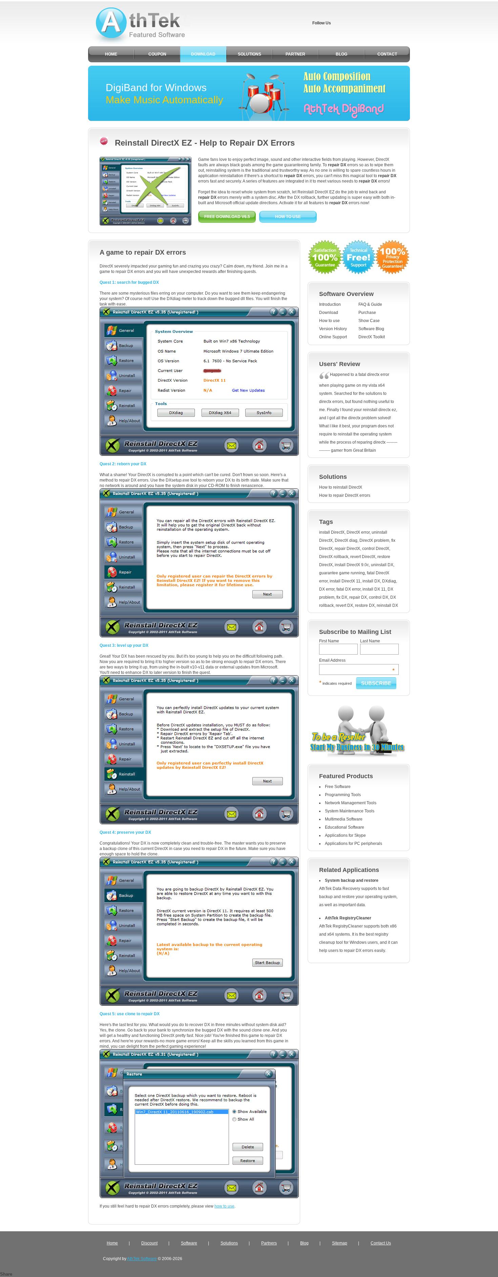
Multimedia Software (343, 819)
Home (112, 1243)
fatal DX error (348, 589)
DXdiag (389, 581)
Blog (304, 1243)
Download (328, 312)
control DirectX (375, 548)
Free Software (338, 786)
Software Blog (371, 328)
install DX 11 (374, 589)
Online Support (333, 337)
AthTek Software (142, 1258)
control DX (378, 597)
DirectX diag (346, 540)
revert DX (344, 605)
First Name (329, 641)
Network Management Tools (350, 803)
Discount (149, 1243)
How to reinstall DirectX (340, 487)
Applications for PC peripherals (353, 843)
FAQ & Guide (370, 304)
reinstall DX (387, 605)
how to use (224, 1206)
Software (189, 1243)
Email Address (357, 660)
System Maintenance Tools (349, 811)
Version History (333, 328)
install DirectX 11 (345, 581)
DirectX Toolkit (371, 337)
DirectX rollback (333, 556)
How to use (329, 320)
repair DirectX (347, 548)
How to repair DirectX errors (344, 495)
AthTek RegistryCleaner (348, 918)
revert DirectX (362, 556)
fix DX (341, 597)
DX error (326, 589)
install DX (371, 581)
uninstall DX (382, 564)
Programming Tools (343, 794)
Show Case (369, 320)
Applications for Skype (345, 835)
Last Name (370, 641)
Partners (269, 1243)
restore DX (365, 605)
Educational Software (344, 827)
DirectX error (358, 532)
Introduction (330, 304)
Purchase (367, 312)
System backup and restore (351, 880)
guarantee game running (342, 573)
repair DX (358, 597)
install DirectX (332, 532)
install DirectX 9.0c (352, 564)
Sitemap (339, 1243)
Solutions (229, 1243)
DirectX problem (374, 540)
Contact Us (381, 1243)
